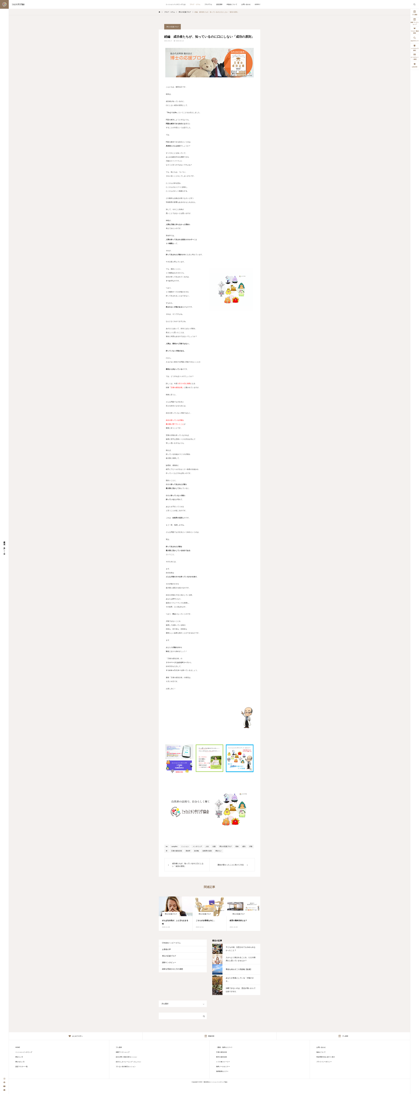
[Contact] (4, 1090)
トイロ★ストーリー (223, 1061)
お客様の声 (166, 949)
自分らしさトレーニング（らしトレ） (129, 1061)
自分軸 (196, 851)
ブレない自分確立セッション (126, 1066)
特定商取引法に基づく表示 (325, 1057)
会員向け (257, 4)
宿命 (237, 846)
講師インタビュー (169, 962)
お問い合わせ (246, 4)
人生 (207, 846)
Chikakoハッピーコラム (171, 943)
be (167, 846)
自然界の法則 (207, 851)
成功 (243, 846)
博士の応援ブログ (172, 27)
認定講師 (219, 4)
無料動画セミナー (222, 1071)
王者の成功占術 (176, 851)
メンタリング (197, 846)
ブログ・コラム (195, 4)
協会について (321, 1052)
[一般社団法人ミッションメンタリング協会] (14, 4)
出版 (214, 846)
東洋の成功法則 (221, 1057)
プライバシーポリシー (324, 1061)
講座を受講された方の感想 (172, 969)
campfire (174, 846)
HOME (17, 1047)
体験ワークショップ (123, 1052)
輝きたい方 (19, 1057)
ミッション (185, 846)
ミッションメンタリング (23, 1052)
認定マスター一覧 (21, 1066)
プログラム (208, 4)
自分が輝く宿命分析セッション (126, 1057)
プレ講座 (119, 1047)
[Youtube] (4, 1086)
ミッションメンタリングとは (175, 4)
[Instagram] (4, 1078)
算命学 (188, 851)
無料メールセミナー (223, 1066)
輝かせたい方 (20, 1061)
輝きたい (219, 851)
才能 (250, 846)
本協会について (232, 4)
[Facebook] (4, 1082)
